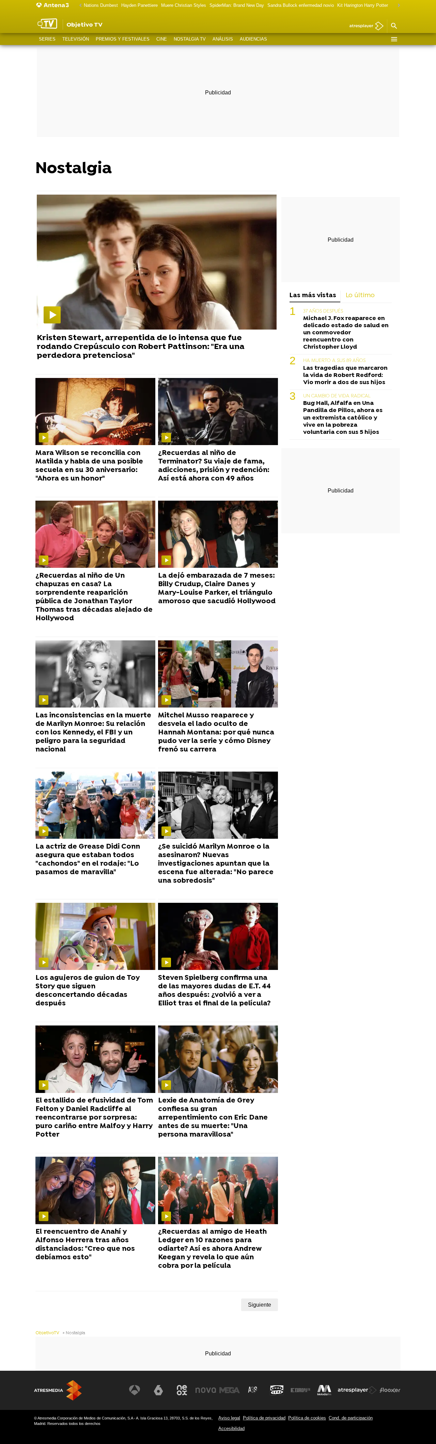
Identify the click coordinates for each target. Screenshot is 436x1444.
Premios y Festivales (123, 39)
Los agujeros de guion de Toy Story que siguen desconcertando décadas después (87, 991)
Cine (161, 39)
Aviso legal (229, 1417)
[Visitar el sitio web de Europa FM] (300, 1390)
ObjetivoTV (47, 1333)
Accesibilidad (231, 1428)
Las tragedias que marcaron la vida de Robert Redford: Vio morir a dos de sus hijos (345, 375)
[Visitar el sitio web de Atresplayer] (357, 1390)
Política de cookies (307, 1417)
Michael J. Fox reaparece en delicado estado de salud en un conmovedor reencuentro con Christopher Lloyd (346, 332)
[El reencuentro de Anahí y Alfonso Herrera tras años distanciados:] (95, 1191)
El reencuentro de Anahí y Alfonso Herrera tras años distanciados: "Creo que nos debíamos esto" (85, 1245)
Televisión (75, 39)
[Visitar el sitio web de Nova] (206, 1390)
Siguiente (259, 1305)
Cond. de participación (351, 1417)
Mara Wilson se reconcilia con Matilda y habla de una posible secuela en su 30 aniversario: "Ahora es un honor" (89, 466)
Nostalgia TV (190, 39)
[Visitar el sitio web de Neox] (182, 1390)
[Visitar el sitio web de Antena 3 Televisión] (134, 1390)
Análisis (223, 39)
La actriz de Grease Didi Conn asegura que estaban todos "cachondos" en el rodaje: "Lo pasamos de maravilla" (87, 860)
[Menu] (394, 39)
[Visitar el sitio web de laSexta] (158, 1390)
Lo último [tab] (360, 296)
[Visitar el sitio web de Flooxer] (390, 1390)
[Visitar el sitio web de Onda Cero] (277, 1390)
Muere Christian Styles (183, 5)
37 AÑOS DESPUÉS (323, 311)
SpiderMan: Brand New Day (236, 5)
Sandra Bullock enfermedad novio (300, 5)
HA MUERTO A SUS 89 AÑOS (334, 361)
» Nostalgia (74, 1333)
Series (47, 39)
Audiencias (253, 39)
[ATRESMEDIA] (58, 1390)
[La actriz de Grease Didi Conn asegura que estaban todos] (95, 805)
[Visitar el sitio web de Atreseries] (253, 1390)
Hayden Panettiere (139, 5)
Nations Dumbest (101, 5)
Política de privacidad (264, 1417)
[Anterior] (78, 5)
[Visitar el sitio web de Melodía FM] (324, 1390)
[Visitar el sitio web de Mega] (229, 1390)
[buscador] (394, 26)
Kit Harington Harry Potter (362, 5)
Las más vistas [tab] (313, 296)
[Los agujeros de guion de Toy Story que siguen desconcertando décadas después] (95, 937)
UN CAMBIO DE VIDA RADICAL (337, 396)
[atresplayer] (364, 26)
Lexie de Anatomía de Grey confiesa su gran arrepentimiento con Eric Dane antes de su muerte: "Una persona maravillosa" (213, 1118)
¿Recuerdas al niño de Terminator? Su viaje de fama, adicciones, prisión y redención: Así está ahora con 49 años (213, 466)
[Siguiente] (397, 5)
